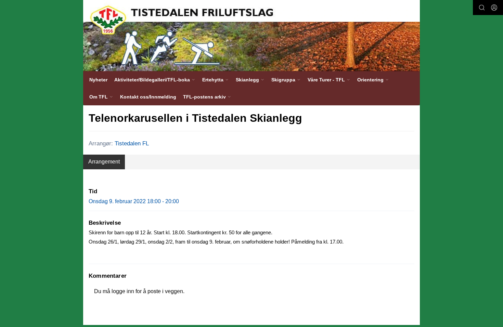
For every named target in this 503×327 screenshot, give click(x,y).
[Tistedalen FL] (251, 35)
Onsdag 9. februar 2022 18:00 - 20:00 (134, 201)
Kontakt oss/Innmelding (148, 97)
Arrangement (104, 162)
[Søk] (482, 7)
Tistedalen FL (132, 143)
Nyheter (98, 79)
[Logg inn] (494, 7)
